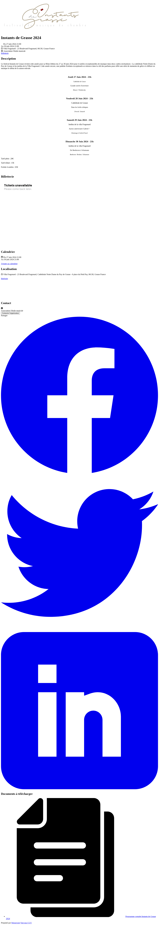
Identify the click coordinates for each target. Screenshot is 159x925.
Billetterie (5, 53)
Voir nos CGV (26, 923)
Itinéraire (4, 279)
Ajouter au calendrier (9, 264)
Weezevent (15, 923)
